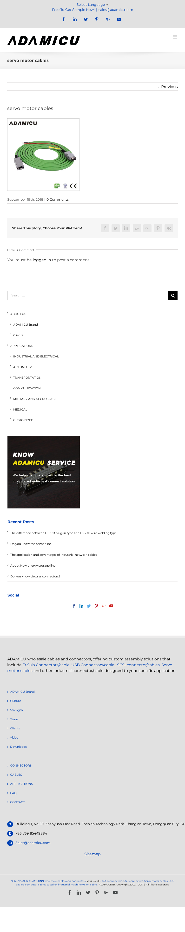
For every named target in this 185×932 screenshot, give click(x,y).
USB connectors (133, 881)
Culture (15, 701)
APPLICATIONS (21, 346)
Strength (16, 710)
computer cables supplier (41, 884)
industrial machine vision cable (78, 884)
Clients (18, 335)
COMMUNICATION (27, 388)
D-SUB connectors (110, 881)
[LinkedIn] (81, 606)
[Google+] (104, 606)
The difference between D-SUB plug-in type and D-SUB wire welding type (63, 533)
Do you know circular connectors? (35, 576)
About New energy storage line (32, 565)
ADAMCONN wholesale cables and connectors (57, 881)
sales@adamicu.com (116, 9)
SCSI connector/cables (138, 665)
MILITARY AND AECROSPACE (35, 399)
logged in (42, 260)
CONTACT (17, 802)
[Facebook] (74, 606)
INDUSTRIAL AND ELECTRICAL (36, 356)
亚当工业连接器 (19, 881)
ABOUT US (18, 314)
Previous (169, 86)
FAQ (13, 793)
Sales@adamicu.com (33, 843)
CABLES (16, 774)
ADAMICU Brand (25, 324)
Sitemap (92, 854)
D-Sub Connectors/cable (46, 665)
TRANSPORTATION (27, 377)
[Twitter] (89, 606)
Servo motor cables (156, 881)
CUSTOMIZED (23, 420)
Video (14, 737)
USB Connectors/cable (92, 665)
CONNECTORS (21, 765)
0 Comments (57, 199)
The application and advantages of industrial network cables (53, 554)
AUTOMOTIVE (23, 367)
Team (14, 719)
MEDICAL (20, 409)
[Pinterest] (96, 606)
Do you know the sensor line (31, 544)
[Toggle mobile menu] (175, 36)
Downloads (18, 746)
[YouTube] (111, 606)
